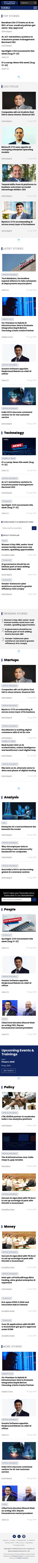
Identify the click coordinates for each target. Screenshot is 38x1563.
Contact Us (31, 1540)
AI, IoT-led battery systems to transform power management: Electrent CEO (18, 39)
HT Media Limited (17, 1556)
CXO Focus (10, 86)
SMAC (4, 823)
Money (10, 1226)
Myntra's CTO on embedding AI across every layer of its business (18, 223)
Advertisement (21, 1540)
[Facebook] (14, 1536)
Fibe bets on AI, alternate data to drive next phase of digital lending (19, 769)
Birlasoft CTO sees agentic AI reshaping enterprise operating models (17, 150)
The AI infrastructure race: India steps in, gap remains (17, 1158)
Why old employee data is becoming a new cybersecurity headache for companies (17, 849)
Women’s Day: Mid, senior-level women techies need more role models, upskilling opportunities (18, 547)
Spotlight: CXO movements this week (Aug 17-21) (18, 52)
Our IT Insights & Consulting (9, 3)
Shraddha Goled (8, 555)
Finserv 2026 (8, 1061)
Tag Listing (29, 1543)
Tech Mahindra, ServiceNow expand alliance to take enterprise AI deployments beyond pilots (19, 281)
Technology (14, 433)
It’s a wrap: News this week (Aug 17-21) (18, 64)
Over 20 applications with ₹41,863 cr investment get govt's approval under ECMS (19, 1327)
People (4, 541)
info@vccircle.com (22, 1558)
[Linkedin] (23, 1536)
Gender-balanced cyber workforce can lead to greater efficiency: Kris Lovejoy (17, 586)
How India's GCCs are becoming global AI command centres (17, 870)
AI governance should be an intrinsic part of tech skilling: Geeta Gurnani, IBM (16, 567)
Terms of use (20, 1543)
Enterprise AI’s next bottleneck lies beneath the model (19, 828)
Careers (12, 1540)
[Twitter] (19, 1536)
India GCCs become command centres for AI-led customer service (17, 415)
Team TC (5, 57)
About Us (6, 1540)
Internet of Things (8, 458)
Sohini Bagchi (7, 31)
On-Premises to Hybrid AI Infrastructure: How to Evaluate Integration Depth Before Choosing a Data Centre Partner (18, 327)
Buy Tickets (9, 1070)
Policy (9, 1087)
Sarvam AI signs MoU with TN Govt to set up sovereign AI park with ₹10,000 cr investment (19, 1201)
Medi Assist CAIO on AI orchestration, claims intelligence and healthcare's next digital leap (19, 748)
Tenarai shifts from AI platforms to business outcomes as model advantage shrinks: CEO (19, 187)
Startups (11, 660)
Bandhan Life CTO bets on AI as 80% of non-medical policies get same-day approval (18, 25)
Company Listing (19, 1545)
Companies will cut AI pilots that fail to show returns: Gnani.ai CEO (18, 113)
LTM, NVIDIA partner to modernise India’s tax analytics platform (18, 1117)
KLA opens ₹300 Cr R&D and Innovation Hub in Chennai (15, 1303)
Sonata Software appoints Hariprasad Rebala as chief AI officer (16, 371)
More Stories (12, 1346)
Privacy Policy (10, 1543)
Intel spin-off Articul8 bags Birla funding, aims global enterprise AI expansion (18, 1280)
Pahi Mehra (6, 1166)
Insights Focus (7, 319)
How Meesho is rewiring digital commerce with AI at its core (17, 731)
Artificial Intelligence (9, 275)
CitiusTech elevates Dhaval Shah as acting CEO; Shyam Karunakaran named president (18, 1025)
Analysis (11, 797)
